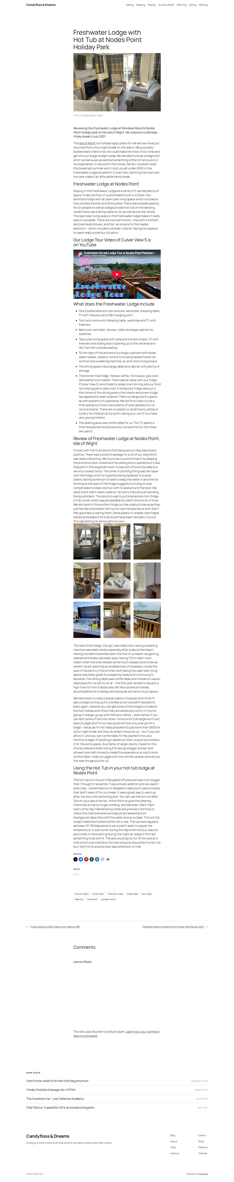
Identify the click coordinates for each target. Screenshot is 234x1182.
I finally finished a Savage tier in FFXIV (50, 1090)
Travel (99, 115)
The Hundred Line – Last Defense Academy (55, 1098)
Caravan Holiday (82, 893)
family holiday (98, 893)
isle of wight (147, 893)
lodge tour (79, 899)
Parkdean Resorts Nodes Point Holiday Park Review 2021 (173, 926)
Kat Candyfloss (88, 115)
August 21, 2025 (201, 1089)
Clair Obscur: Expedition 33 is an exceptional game (60, 1107)
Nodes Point (92, 899)
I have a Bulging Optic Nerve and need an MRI (55, 926)
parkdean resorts (108, 899)
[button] (86, 541)
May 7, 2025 (203, 1107)
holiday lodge (132, 893)
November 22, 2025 (199, 1081)
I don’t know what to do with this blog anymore (57, 1081)
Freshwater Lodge (115, 893)
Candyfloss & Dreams (41, 5)
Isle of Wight (87, 143)
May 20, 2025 (202, 1098)
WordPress (203, 1174)
